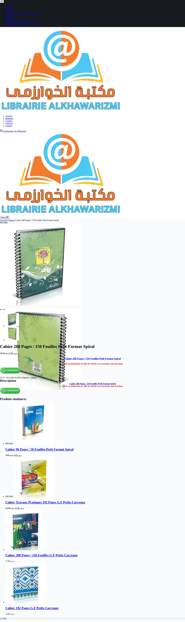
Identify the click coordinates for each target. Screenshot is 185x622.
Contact (8, 126)
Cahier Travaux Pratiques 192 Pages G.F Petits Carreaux (45, 502)
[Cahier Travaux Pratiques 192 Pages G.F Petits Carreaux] (34, 496)
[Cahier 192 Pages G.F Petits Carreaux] (25, 602)
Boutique (9, 118)
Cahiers (33, 377)
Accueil (8, 116)
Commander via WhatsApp (14, 131)
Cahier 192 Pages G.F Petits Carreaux (32, 608)
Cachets (8, 121)
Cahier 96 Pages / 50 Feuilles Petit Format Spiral (39, 449)
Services (9, 123)
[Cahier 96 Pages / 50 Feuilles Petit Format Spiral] (34, 443)
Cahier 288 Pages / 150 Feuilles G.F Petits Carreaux (41, 555)
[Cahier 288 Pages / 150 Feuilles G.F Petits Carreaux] (25, 549)
